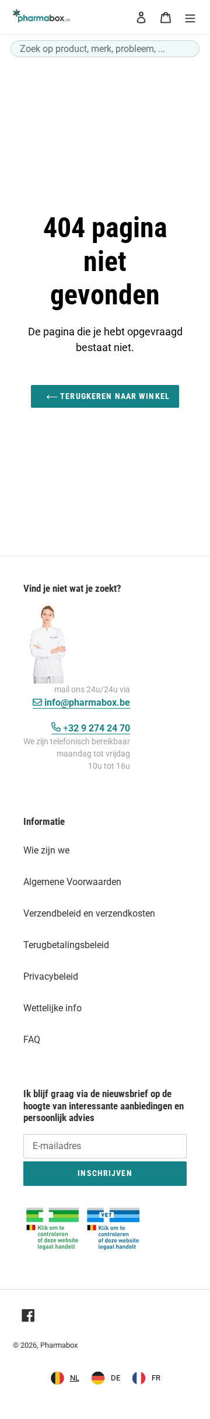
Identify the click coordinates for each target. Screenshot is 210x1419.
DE (115, 1377)
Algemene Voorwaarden (72, 881)
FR (156, 1377)
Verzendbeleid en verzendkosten (89, 913)
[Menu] (190, 17)
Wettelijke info (52, 1008)
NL (74, 1377)
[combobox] (105, 48)
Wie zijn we (46, 850)
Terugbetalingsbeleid (66, 944)
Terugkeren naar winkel (114, 396)
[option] (105, 1378)
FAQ (31, 1039)
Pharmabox (59, 1345)
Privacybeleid (50, 976)
